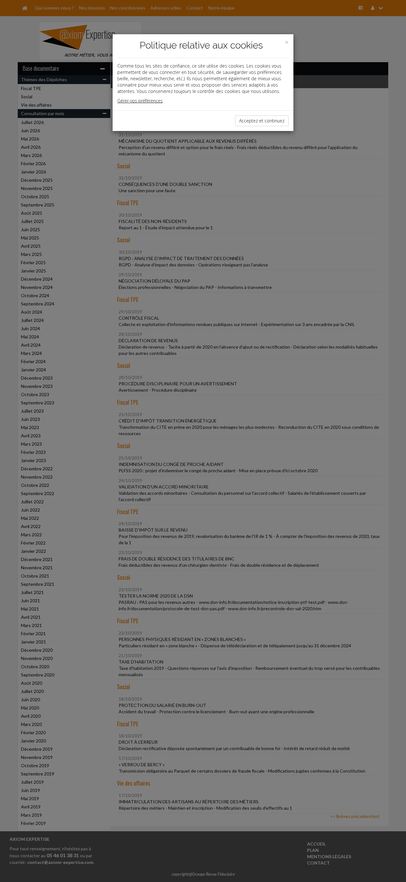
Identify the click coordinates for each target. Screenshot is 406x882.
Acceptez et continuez (262, 121)
